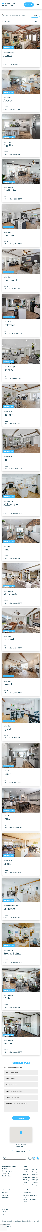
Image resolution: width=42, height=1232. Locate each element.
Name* (8, 1085)
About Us (5, 1209)
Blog (3, 1214)
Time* (8, 1078)
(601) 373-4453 (7, 1171)
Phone (8, 1097)
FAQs (4, 1212)
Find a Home (27, 1193)
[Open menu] (37, 4)
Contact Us (28, 4)
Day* (7, 1072)
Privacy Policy (6, 1224)
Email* (8, 1091)
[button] (21, 1133)
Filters (34, 15)
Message (9, 1103)
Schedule (21, 1118)
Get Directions (6, 1176)
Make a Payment (21, 1151)
